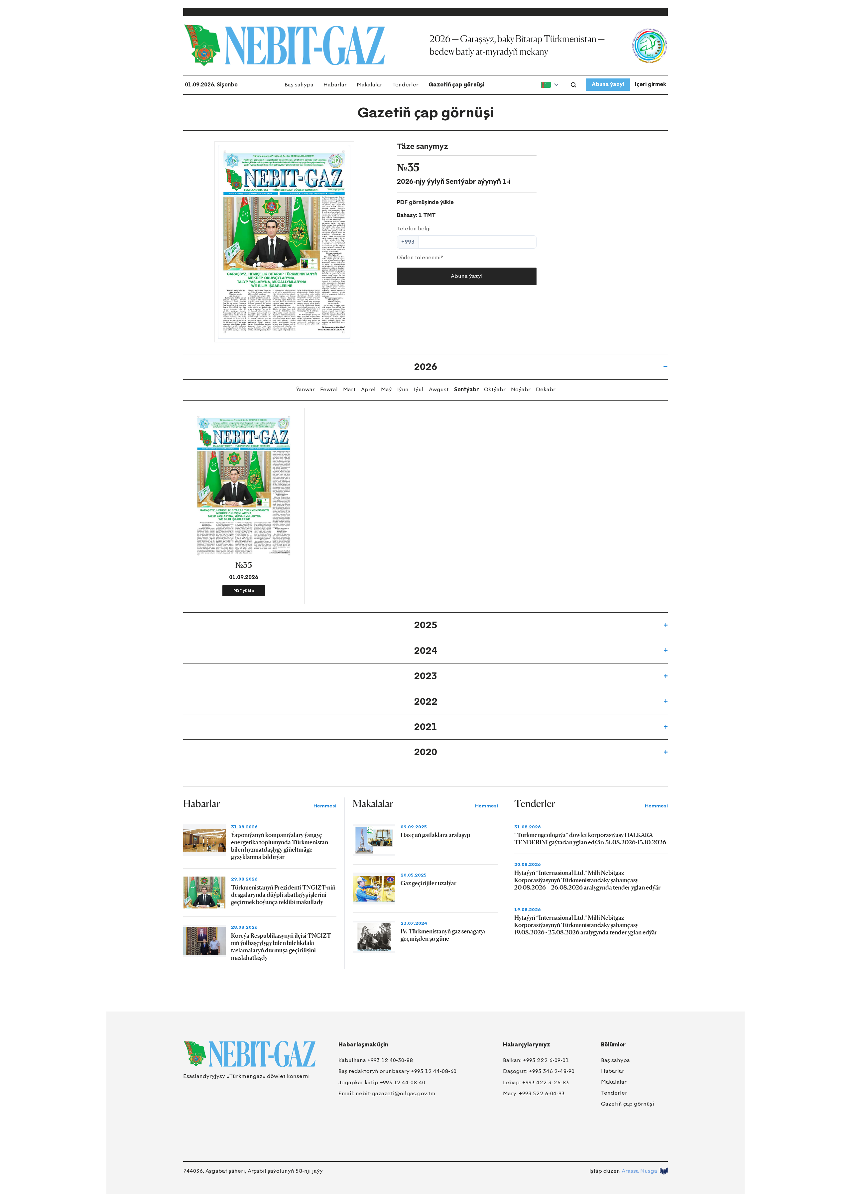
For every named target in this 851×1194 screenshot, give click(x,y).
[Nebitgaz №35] (284, 241)
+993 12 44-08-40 (402, 1082)
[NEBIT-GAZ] (249, 1054)
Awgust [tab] (439, 389)
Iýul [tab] (419, 389)
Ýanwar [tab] (305, 389)
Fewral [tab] (329, 389)
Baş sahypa (299, 84)
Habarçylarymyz (526, 1044)
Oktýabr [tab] (495, 389)
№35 (243, 565)
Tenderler (405, 84)
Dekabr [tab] (545, 389)
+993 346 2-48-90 (551, 1071)
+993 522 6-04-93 (542, 1093)
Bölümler (613, 1044)
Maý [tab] (386, 389)
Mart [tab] (349, 389)
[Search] (573, 84)
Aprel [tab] (368, 389)
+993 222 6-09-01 (546, 1060)
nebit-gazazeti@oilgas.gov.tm (395, 1093)
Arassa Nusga (639, 1171)
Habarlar (335, 84)
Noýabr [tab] (521, 389)
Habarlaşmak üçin (363, 1044)
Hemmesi (324, 806)
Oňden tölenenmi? (420, 258)
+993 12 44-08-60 (433, 1071)
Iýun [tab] (403, 389)
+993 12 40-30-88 (390, 1060)
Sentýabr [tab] (466, 389)
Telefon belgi (414, 229)
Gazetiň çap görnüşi (456, 84)
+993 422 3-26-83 (545, 1082)
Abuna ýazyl (608, 84)
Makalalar (369, 84)
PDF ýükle (243, 590)
